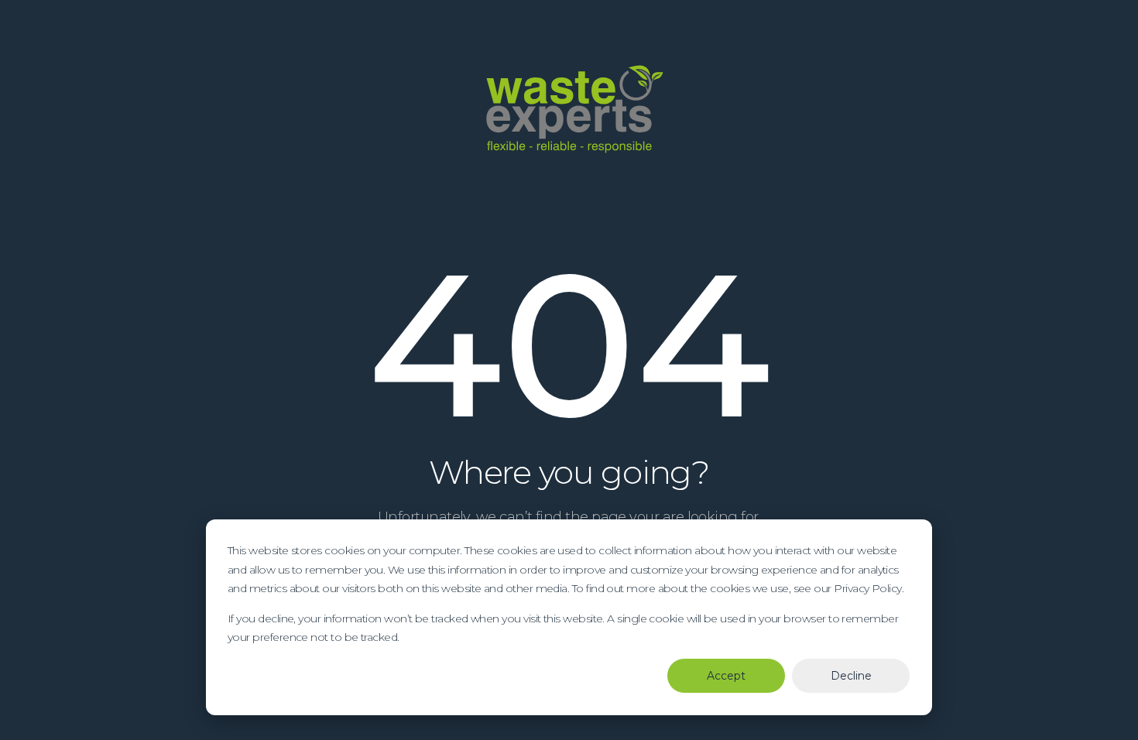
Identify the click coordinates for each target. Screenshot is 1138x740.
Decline (851, 676)
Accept (726, 676)
